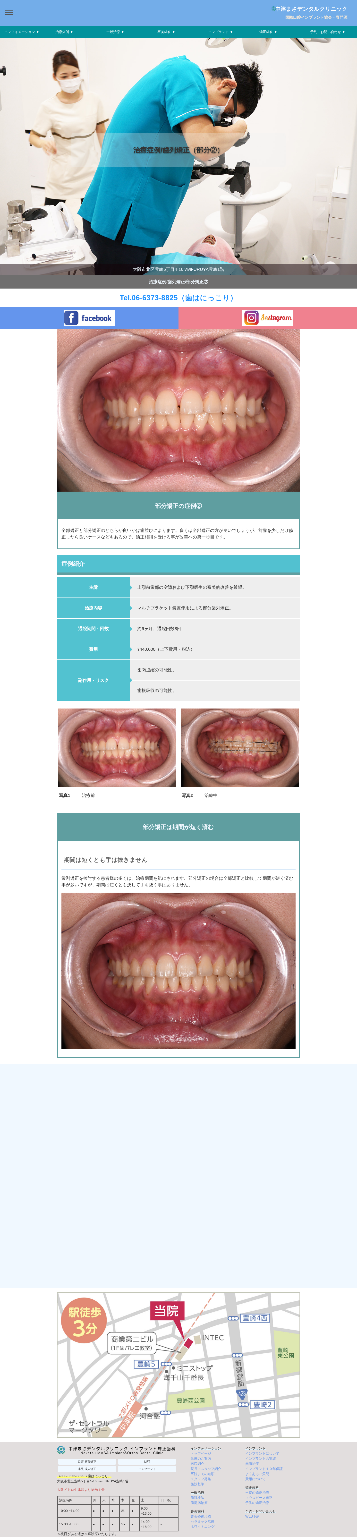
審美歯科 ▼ (166, 32)
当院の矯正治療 (257, 1492)
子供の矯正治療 (257, 1503)
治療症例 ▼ (64, 32)
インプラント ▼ (220, 32)
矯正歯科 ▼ (268, 32)
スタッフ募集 (201, 1479)
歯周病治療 (199, 1503)
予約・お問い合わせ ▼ (327, 32)
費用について (255, 1479)
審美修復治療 (201, 1516)
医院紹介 (197, 1464)
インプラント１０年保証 (264, 1469)
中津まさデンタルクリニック (311, 9)
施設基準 (197, 1484)
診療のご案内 (201, 1458)
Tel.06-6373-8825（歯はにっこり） (178, 298)
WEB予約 (252, 1516)
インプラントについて (262, 1453)
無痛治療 (252, 1464)
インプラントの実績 (260, 1458)
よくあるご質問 (257, 1474)
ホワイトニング (202, 1526)
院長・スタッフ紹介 (206, 1469)
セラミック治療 (202, 1521)
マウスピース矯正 (258, 1498)
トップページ (201, 1453)
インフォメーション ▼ (21, 32)
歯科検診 (197, 1498)
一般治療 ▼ (115, 32)
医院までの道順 (202, 1474)
